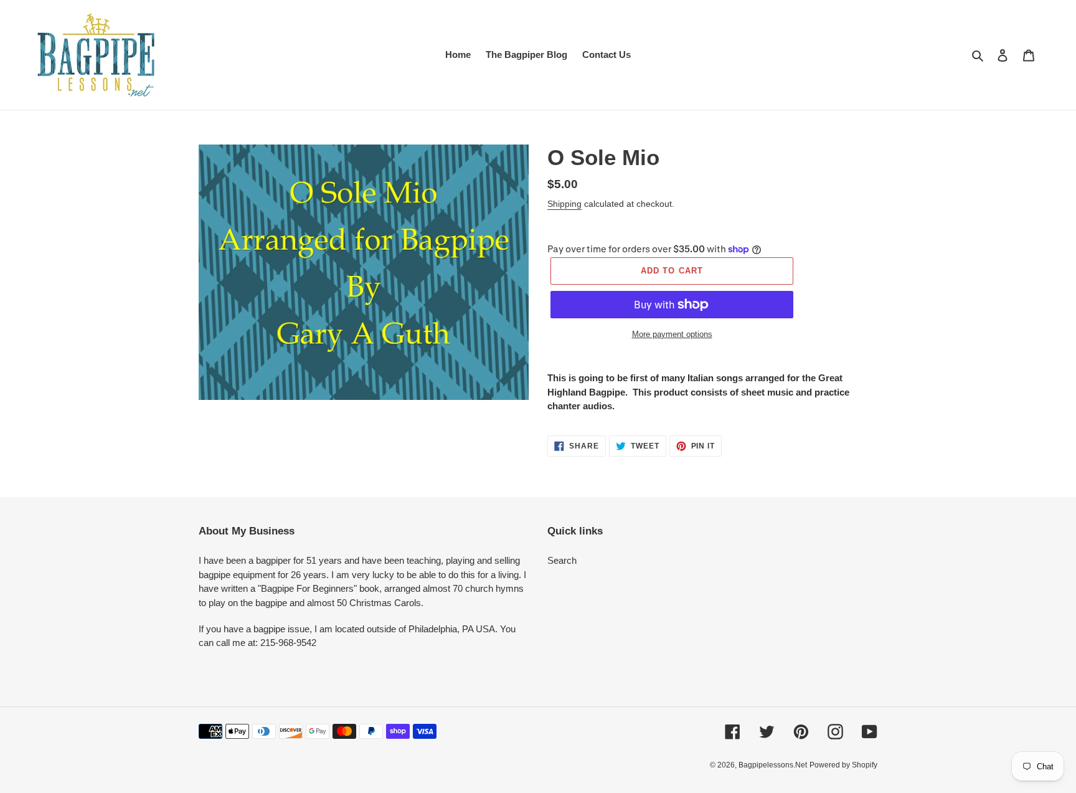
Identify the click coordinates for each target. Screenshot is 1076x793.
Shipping (564, 204)
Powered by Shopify (843, 765)
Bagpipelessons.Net (773, 765)
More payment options (672, 334)
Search (562, 560)
